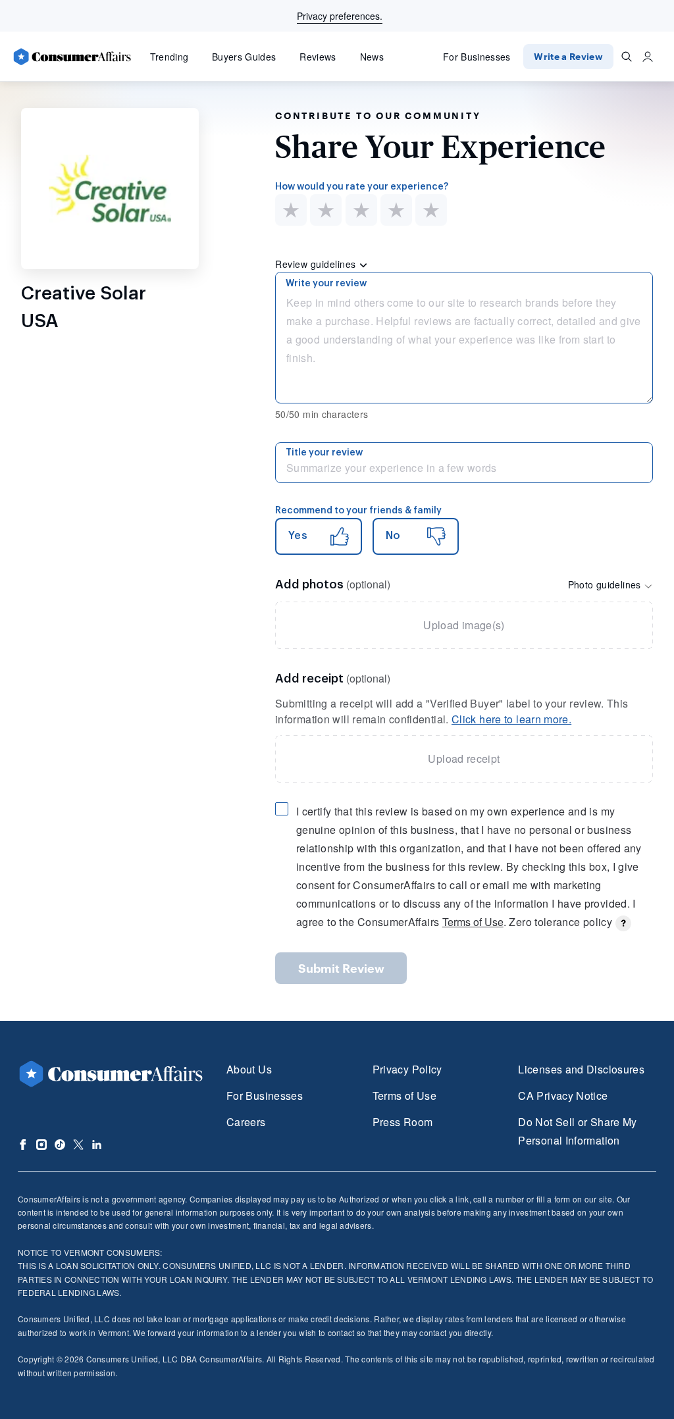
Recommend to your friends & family (358, 510)
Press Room (403, 1121)
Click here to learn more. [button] (511, 719)
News (372, 56)
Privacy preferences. (339, 15)
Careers (246, 1121)
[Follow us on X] (78, 1144)
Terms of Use (473, 921)
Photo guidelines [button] (606, 584)
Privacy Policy (407, 1069)
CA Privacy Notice (563, 1095)
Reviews (317, 56)
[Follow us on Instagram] (41, 1144)
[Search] (626, 56)
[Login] (647, 56)
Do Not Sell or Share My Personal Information (577, 1131)
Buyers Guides (244, 56)
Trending (169, 56)
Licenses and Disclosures (581, 1069)
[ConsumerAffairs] (72, 56)
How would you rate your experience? (361, 187)
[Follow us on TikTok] (60, 1144)
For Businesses (477, 56)
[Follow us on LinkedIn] (96, 1144)
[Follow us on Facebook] (23, 1144)
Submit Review (341, 968)
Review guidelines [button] (317, 264)
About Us (249, 1069)
